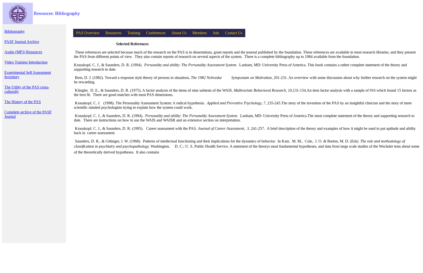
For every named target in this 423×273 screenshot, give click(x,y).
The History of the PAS (22, 102)
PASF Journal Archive (21, 42)
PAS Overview (88, 33)
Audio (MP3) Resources (23, 52)
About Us (179, 33)
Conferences (155, 33)
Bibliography (14, 31)
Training (133, 33)
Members (199, 33)
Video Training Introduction (25, 62)
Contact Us (233, 33)
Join (216, 33)
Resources (113, 33)
